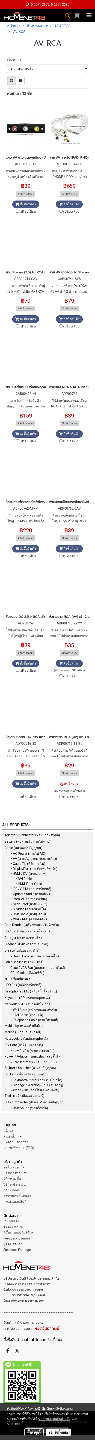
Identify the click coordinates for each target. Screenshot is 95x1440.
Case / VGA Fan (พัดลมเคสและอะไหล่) (37, 968)
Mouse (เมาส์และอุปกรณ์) (23, 1032)
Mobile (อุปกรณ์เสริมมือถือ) (24, 1026)
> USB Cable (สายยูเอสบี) (28, 914)
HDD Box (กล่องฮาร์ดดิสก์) (23, 985)
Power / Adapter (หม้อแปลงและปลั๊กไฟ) (33, 1056)
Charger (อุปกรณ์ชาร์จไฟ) (23, 938)
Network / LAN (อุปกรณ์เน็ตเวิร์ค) (28, 1004)
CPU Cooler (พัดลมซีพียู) (27, 973)
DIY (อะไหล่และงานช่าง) (22, 950)
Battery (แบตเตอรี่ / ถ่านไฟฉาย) (27, 841)
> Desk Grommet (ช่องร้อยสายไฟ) (34, 956)
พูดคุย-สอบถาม (13, 1244)
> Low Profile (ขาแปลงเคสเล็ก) (32, 1051)
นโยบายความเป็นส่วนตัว (54, 1419)
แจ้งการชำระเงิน (15, 1173)
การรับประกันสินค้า (17, 1196)
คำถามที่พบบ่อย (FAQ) (18, 1148)
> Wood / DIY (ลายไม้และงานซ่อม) (34, 1090)
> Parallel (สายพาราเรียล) (28, 899)
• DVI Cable (24, 879)
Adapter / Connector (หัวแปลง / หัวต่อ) (32, 835)
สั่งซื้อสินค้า (27, 204)
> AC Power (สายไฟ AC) (27, 853)
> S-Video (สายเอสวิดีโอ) (28, 909)
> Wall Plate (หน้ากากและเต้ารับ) (33, 1010)
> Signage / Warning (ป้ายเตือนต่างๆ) (36, 1085)
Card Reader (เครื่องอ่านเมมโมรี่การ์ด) (32, 925)
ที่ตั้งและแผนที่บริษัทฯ (18, 1232)
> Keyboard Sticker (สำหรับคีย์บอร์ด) (36, 1080)
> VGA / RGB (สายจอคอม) (28, 919)
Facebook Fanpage (17, 1250)
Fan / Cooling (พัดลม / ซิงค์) (24, 962)
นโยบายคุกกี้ (15, 1423)
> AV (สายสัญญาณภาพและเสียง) (33, 858)
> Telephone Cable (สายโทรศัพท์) (34, 1020)
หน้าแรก (9, 1130)
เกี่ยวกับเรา (11, 1221)
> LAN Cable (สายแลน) (26, 1015)
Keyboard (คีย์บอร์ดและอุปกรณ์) (27, 998)
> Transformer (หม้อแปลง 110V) (33, 1062)
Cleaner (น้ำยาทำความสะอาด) (26, 944)
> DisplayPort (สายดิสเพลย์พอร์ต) (33, 869)
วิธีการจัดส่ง (12, 1190)
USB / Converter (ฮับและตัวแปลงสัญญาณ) (35, 1102)
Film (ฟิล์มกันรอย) (17, 978)
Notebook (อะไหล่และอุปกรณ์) (26, 1038)
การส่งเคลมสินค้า (15, 1202)
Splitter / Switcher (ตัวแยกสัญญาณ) (30, 1068)
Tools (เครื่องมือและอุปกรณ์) (25, 1096)
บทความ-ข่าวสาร (15, 1142)
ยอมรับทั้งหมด (58, 1432)
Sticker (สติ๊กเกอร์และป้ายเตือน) (27, 1074)
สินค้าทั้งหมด (12, 1136)
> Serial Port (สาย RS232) (28, 904)
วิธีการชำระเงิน (14, 1184)
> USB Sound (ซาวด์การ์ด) (29, 1108)
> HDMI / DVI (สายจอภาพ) (28, 874)
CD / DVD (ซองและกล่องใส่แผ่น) (27, 931)
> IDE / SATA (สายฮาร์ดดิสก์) (30, 889)
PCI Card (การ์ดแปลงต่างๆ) (24, 1045)
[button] (66, 15)
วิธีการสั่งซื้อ (12, 1179)
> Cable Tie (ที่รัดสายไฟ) (27, 864)
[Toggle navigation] (89, 16)
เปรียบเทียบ (28, 211)
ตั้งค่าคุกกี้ (34, 1432)
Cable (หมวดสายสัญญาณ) (23, 848)
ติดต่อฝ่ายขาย (13, 1227)
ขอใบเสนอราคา (14, 1167)
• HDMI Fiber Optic (29, 884)
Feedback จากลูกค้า (17, 1238)
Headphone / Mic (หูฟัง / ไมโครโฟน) (31, 991)
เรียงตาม (15, 59)
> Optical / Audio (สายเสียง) (30, 894)
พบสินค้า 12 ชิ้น (19, 93)
